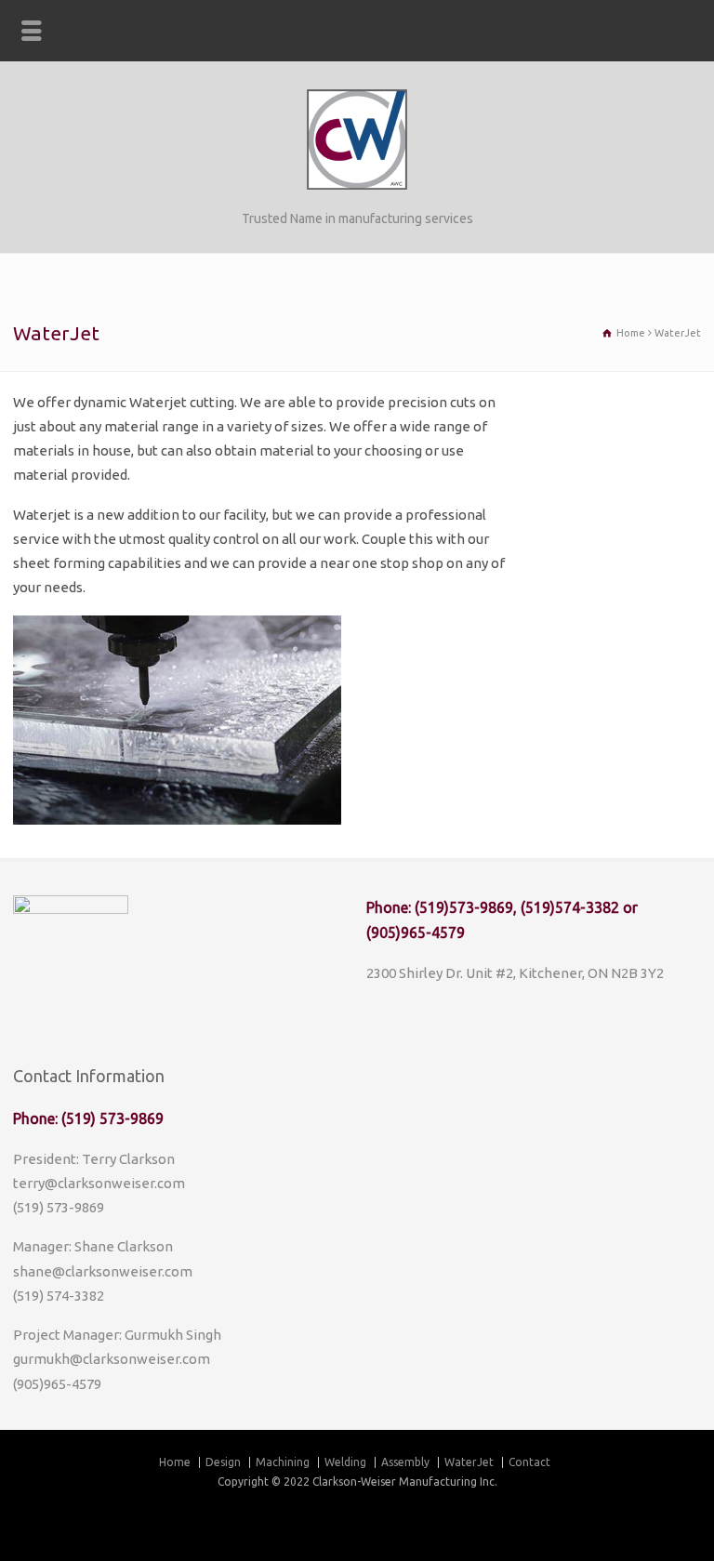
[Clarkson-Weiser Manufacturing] (357, 184)
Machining (283, 1462)
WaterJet (469, 1462)
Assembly (405, 1462)
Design (223, 1462)
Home (175, 1462)
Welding (345, 1462)
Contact (529, 1462)
